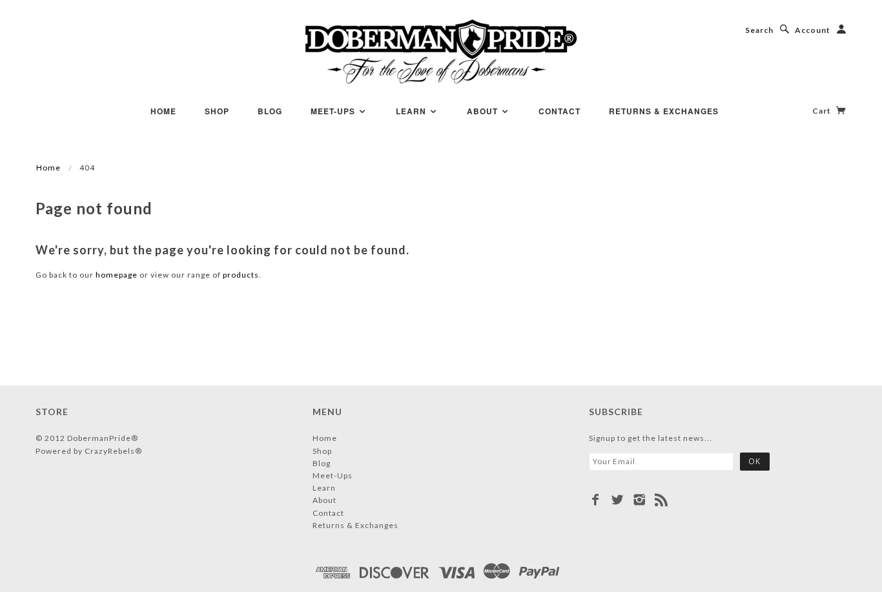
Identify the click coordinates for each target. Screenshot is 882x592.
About (483, 111)
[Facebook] (595, 499)
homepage (117, 275)
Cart (822, 111)
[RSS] (661, 499)
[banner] (441, 51)
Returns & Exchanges (664, 111)
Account (812, 30)
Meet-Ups (334, 111)
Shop (217, 111)
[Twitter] (617, 499)
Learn (412, 111)
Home (163, 111)
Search (759, 30)
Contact (559, 111)
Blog (270, 111)
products (241, 275)
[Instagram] (639, 499)
